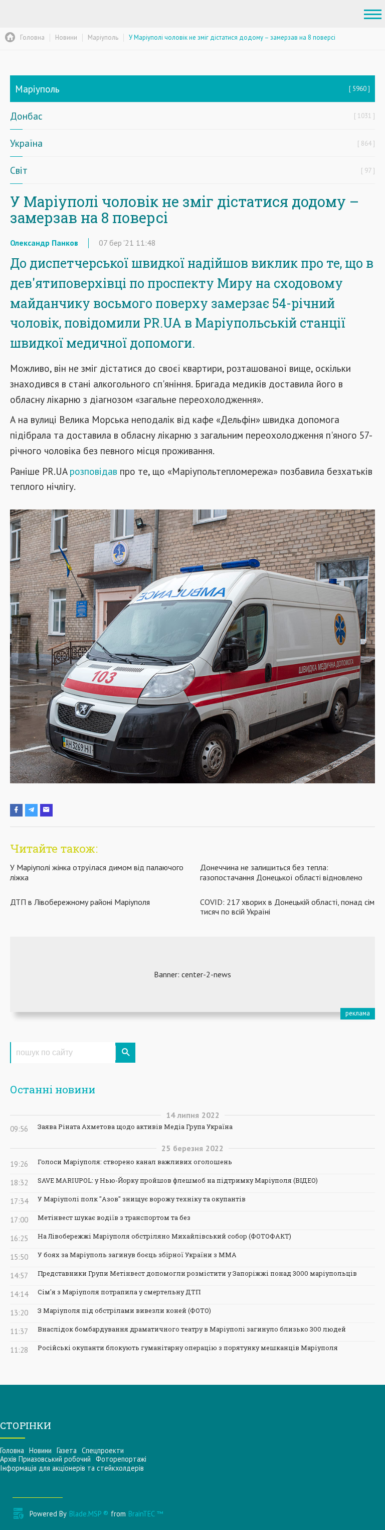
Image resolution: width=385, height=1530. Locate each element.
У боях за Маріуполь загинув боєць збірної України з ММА (137, 1255)
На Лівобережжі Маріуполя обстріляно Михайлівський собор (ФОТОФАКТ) (164, 1236)
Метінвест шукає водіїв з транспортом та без (114, 1217)
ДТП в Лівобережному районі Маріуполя (80, 902)
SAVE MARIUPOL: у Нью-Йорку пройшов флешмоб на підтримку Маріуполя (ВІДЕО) (178, 1180)
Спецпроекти (103, 1450)
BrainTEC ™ (145, 1513)
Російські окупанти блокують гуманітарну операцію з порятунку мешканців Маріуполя (188, 1348)
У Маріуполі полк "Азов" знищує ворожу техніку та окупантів (142, 1199)
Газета (67, 1450)
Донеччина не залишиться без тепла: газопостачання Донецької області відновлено (281, 872)
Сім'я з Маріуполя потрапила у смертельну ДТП (119, 1292)
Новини (40, 1450)
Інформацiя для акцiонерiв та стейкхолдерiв (72, 1468)
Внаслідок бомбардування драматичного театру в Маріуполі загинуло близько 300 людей (192, 1329)
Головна (12, 1450)
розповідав (95, 471)
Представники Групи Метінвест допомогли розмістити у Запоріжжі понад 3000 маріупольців (197, 1273)
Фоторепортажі (121, 1459)
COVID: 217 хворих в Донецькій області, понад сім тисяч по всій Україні (287, 906)
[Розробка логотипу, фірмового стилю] (192, 974)
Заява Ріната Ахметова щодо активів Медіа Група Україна (135, 1127)
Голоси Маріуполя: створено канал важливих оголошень (135, 1162)
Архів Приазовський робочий (45, 1459)
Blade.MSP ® (88, 1513)
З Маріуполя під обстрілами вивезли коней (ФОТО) (124, 1310)
